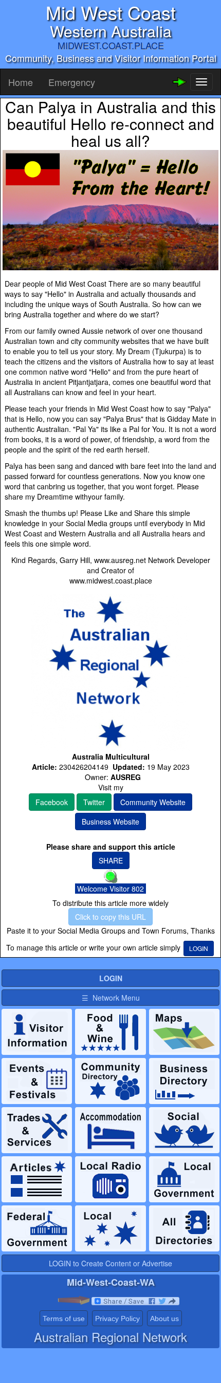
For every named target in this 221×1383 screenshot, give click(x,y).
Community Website (153, 802)
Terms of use (64, 1318)
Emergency (71, 82)
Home (20, 82)
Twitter (94, 802)
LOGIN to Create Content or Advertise (110, 1263)
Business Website (110, 821)
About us (164, 1318)
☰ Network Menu (111, 997)
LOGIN (198, 948)
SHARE (111, 860)
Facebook (51, 802)
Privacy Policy (117, 1318)
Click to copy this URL (110, 917)
